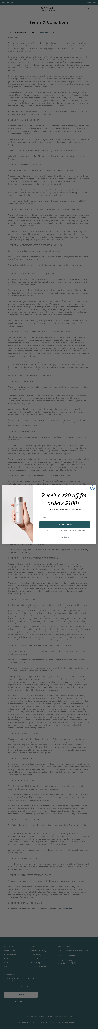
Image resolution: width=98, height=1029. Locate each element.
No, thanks (64, 537)
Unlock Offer (64, 524)
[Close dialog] (92, 488)
